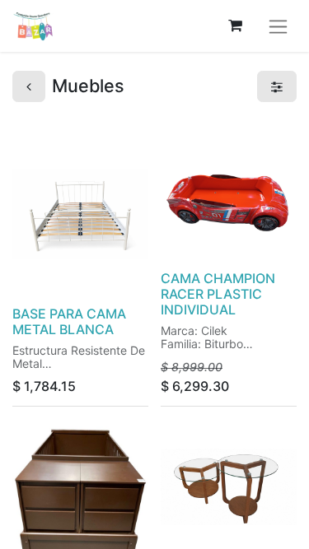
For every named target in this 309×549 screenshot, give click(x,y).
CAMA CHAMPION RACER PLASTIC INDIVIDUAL (218, 294)
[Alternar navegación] (278, 26)
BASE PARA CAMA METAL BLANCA (69, 321)
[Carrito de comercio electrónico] (235, 25)
